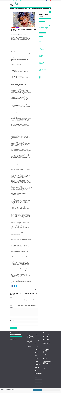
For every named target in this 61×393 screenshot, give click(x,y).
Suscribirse (41, 8)
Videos (39, 78)
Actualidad (36, 334)
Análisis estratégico (13, 27)
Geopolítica (45, 349)
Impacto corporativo (41, 55)
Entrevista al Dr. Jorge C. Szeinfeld (43, 28)
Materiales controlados (41, 62)
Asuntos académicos (41, 42)
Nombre (11, 317)
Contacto (37, 8)
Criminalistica (40, 47)
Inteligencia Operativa (41, 61)
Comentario (12, 307)
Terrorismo (40, 76)
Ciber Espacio (40, 43)
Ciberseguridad (37, 343)
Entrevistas (18, 8)
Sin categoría (36, 381)
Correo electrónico (13, 320)
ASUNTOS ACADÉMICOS (29, 8)
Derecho (40, 48)
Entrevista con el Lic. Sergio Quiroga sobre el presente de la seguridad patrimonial (30, 345)
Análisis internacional (41, 40)
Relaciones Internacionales (42, 68)
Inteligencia (36, 361)
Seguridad (40, 70)
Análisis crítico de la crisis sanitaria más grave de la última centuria (31, 290)
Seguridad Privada (41, 71)
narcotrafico (40, 64)
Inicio (11, 8)
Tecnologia (40, 75)
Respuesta (13, 302)
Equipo (34, 8)
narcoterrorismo (41, 63)
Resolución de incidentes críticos (43, 69)
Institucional (40, 56)
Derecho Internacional (41, 49)
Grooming (40, 54)
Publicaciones (23, 8)
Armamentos (40, 41)
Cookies (2, 391)
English (40, 50)
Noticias (15, 8)
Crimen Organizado (46, 344)
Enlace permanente (23, 298)
